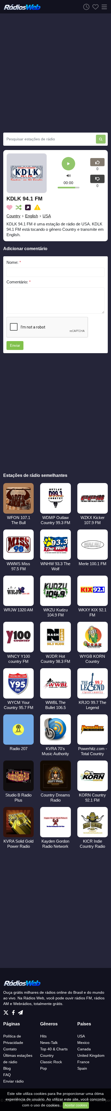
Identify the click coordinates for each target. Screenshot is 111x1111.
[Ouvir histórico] (84, 6)
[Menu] (103, 6)
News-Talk (49, 1042)
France (83, 1062)
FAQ (7, 1075)
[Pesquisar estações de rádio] (101, 139)
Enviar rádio (13, 1081)
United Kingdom (91, 1055)
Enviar (15, 345)
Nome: (13, 262)
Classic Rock (51, 1062)
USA (47, 216)
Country (13, 216)
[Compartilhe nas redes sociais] (29, 207)
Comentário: (18, 282)
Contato (10, 1049)
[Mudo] (69, 175)
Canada (84, 1049)
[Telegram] (20, 1011)
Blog (7, 1068)
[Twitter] (7, 1011)
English (31, 216)
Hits (43, 1036)
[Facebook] (14, 1011)
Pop (43, 1068)
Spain (82, 1068)
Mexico (83, 1042)
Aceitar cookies (76, 1105)
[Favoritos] (94, 6)
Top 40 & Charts (54, 1049)
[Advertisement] (55, 73)
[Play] (68, 164)
